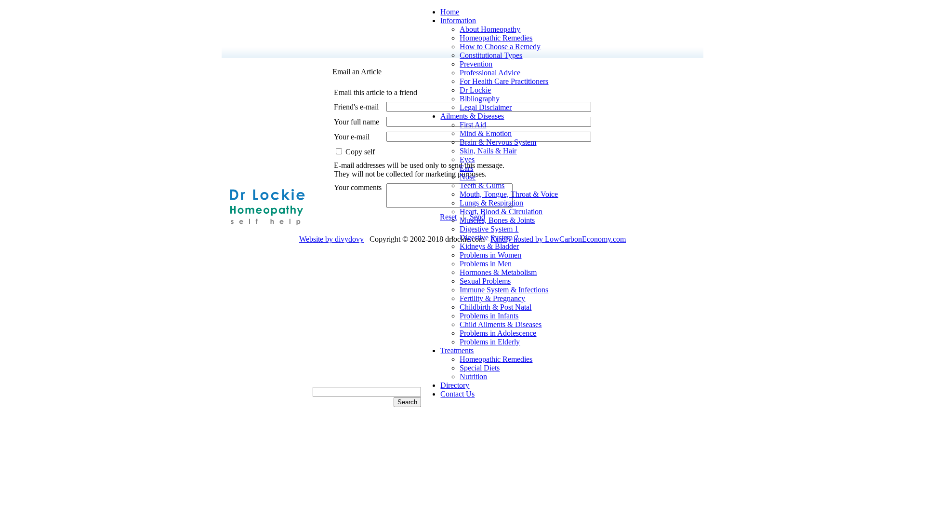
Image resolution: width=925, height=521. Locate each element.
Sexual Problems (485, 281)
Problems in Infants (489, 316)
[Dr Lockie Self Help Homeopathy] (267, 228)
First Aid (473, 125)
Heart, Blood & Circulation (501, 211)
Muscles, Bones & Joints (497, 220)
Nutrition (473, 376)
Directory (454, 385)
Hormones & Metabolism (498, 272)
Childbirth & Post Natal (495, 307)
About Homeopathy (490, 29)
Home (449, 12)
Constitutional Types (491, 55)
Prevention (476, 64)
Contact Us (457, 394)
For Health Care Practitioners (504, 81)
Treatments (457, 350)
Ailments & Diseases (472, 116)
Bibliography (480, 99)
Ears (466, 168)
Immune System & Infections (504, 290)
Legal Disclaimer (486, 107)
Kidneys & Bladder (489, 246)
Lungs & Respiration (491, 203)
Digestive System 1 (489, 229)
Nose (468, 177)
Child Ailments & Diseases (501, 324)
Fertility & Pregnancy (492, 298)
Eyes (467, 159)
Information (458, 20)
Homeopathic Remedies (496, 38)
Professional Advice (490, 73)
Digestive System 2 (489, 237)
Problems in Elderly (490, 342)
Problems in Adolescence (498, 333)
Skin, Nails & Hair (488, 151)
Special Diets (480, 368)
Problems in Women (490, 255)
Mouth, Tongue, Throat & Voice (509, 194)
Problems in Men (486, 264)
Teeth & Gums (482, 185)
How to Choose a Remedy (500, 46)
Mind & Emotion (486, 133)
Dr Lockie (475, 90)
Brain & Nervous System (498, 142)
